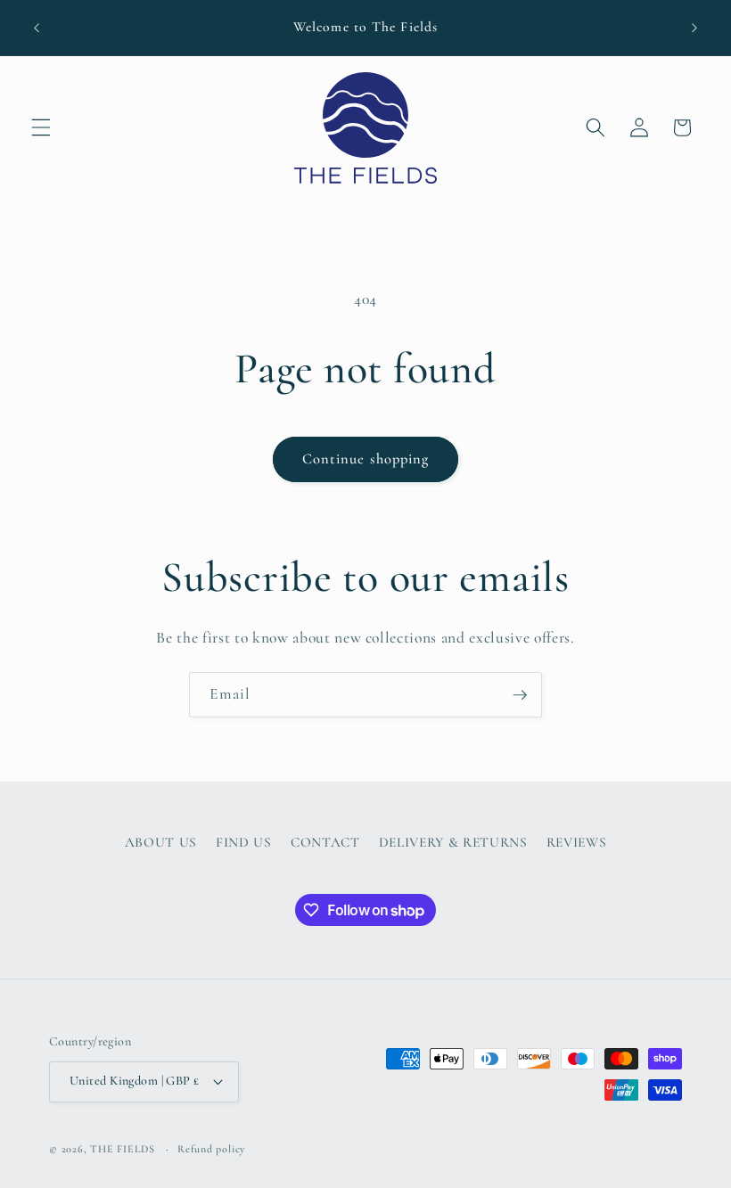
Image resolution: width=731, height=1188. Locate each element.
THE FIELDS (124, 1149)
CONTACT (325, 842)
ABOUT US (161, 842)
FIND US (244, 842)
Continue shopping (366, 459)
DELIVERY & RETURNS (453, 842)
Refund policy (211, 1149)
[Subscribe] (519, 695)
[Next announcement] (694, 27)
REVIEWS (576, 842)
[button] (41, 127)
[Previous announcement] (36, 27)
